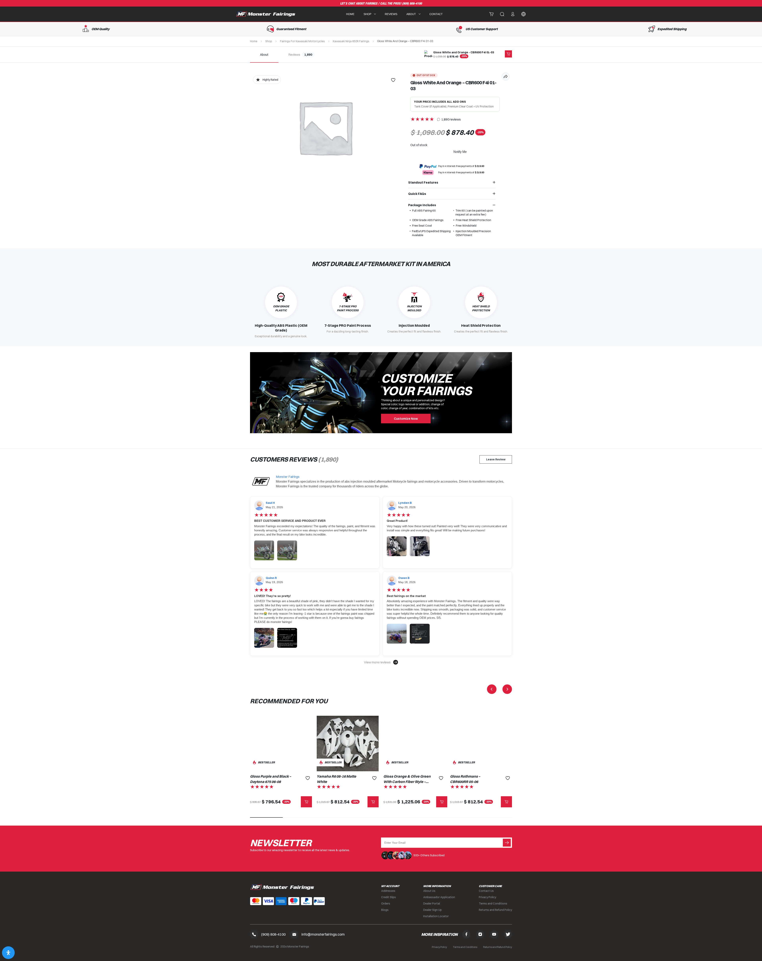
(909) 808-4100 (412, 3)
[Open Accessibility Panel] (8, 952)
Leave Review (495, 459)
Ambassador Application (439, 897)
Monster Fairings (287, 477)
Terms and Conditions (493, 903)
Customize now (406, 419)
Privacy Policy (487, 897)
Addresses (388, 891)
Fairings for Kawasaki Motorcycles (302, 41)
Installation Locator (436, 916)
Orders (385, 903)
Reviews (391, 14)
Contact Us (486, 891)
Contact (436, 14)
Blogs (385, 910)
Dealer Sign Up (432, 910)
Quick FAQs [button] (417, 194)
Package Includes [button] (422, 205)
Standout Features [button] (423, 182)
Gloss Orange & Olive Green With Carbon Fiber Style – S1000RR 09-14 (407, 779)
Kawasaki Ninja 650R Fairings (351, 41)
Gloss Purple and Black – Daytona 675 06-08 (270, 779)
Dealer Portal (431, 903)
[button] (381, 662)
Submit (507, 843)
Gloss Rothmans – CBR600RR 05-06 (465, 779)
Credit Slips (388, 897)
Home (350, 14)
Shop (268, 41)
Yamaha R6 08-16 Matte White (336, 779)
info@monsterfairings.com (323, 934)
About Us (429, 891)
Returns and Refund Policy (495, 910)
